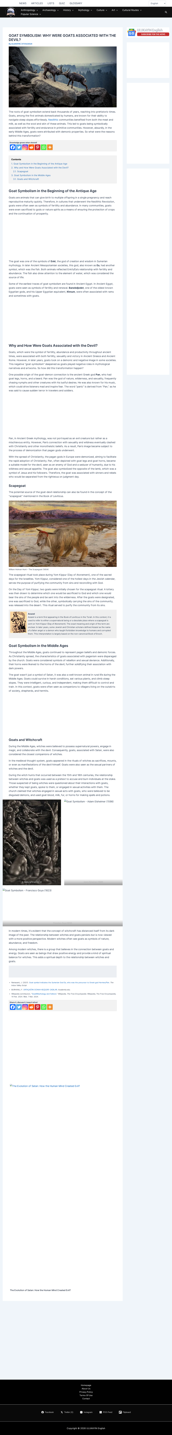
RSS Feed (107, 1412)
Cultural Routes (130, 10)
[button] (36, 10)
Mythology (83, 10)
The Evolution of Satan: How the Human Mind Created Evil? (40, 1290)
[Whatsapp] (43, 147)
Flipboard (127, 1412)
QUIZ (62, 3)
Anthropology (28, 10)
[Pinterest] (37, 147)
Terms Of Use (86, 1395)
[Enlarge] (113, 504)
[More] (50, 147)
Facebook (49, 1412)
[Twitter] (19, 147)
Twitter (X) (68, 1412)
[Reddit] (31, 147)
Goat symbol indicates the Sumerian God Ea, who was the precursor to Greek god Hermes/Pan (69, 982)
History (67, 10)
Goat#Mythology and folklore (44, 994)
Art (113, 10)
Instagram (88, 1412)
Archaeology (49, 10)
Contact (86, 1398)
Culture (100, 10)
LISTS (51, 3)
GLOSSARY (76, 3)
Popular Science (29, 14)
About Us (86, 1388)
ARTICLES (37, 3)
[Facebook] (13, 147)
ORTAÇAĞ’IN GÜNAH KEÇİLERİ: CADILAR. (40, 990)
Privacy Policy (86, 1392)
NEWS (22, 3)
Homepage (86, 1385)
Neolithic (53, 119)
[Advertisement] (63, 237)
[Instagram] (25, 147)
